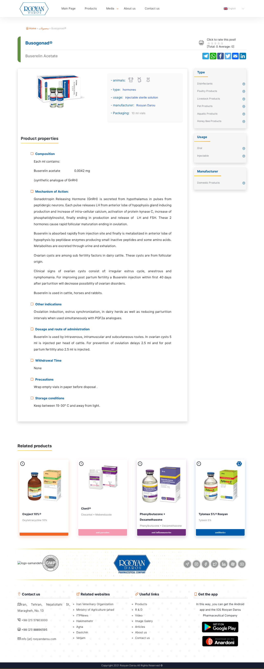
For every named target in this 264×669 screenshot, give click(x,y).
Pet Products (204, 106)
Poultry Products (207, 91)
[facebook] (205, 564)
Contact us (152, 8)
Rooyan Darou (145, 105)
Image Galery (144, 621)
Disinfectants (204, 83)
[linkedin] (223, 564)
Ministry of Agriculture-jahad (95, 609)
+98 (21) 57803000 (34, 620)
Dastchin (82, 632)
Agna (79, 626)
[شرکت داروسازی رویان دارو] (34, 8)
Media (110, 8)
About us (130, 8)
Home (32, 28)
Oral (199, 148)
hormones (129, 89)
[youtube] (241, 564)
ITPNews (82, 615)
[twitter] (214, 564)
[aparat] (232, 564)
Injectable (203, 155)
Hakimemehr (84, 621)
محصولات (44, 28)
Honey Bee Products (209, 121)
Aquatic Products (207, 113)
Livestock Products (208, 98)
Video (139, 615)
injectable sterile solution (141, 97)
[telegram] (187, 564)
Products (91, 8)
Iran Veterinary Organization (94, 604)
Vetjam (80, 638)
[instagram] (196, 564)
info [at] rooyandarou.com (38, 639)
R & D (139, 609)
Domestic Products (208, 182)
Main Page (68, 8)
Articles (140, 626)
